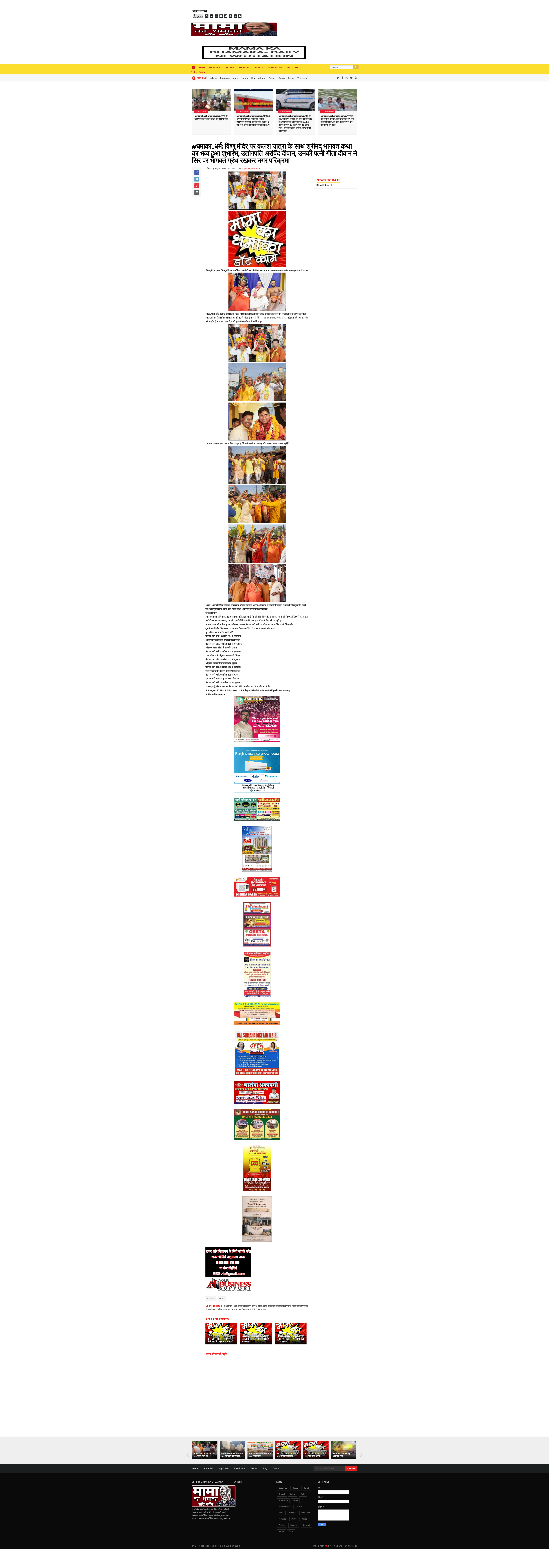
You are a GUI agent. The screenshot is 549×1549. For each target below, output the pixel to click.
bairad (295, 1488)
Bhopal (230, 68)
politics (282, 1525)
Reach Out (239, 1468)
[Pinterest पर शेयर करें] (196, 185)
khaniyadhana (258, 78)
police (304, 1519)
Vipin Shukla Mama (251, 169)
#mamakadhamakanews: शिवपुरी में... (260, 1455)
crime (292, 1494)
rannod (293, 1525)
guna (295, 1500)
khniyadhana (284, 1506)
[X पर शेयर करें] (196, 179)
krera (281, 1513)
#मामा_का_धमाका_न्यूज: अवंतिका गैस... (342, 1455)
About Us (208, 1468)
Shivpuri (244, 68)
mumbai (292, 1513)
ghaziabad (283, 1500)
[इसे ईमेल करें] (196, 192)
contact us (275, 68)
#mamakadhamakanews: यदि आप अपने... (315, 1455)
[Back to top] (542, 1542)
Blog (265, 1468)
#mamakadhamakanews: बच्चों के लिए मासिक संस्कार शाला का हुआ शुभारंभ (211, 117)
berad (306, 1488)
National (215, 68)
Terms (254, 1468)
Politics (272, 78)
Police (291, 78)
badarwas (225, 78)
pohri (235, 78)
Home (202, 68)
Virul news (302, 78)
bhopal (282, 1494)
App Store (224, 1468)
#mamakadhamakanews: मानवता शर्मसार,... (288, 1455)
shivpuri (210, 1298)
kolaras (213, 78)
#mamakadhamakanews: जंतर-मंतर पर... (204, 1455)
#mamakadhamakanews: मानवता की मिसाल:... (232, 1455)
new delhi (305, 1513)
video (221, 1298)
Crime (282, 78)
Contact (277, 1468)
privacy (259, 68)
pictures (282, 1519)
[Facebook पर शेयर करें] (196, 172)
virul (291, 1531)
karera (245, 78)
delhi (303, 1494)
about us (292, 68)
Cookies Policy (197, 72)
